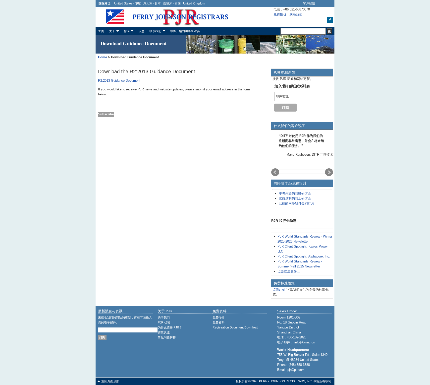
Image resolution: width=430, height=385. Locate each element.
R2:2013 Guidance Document (119, 80)
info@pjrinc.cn (304, 342)
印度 (138, 3)
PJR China (133, 17)
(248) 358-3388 (299, 365)
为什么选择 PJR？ (170, 327)
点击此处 (278, 289)
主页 (101, 31)
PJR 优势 (164, 322)
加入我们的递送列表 (292, 86)
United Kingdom (194, 3)
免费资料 (218, 322)
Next (329, 172)
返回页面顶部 (110, 381)
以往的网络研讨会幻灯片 (296, 203)
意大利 (147, 3)
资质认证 (164, 332)
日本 (158, 3)
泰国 (178, 3)
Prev (275, 172)
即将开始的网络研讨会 (185, 31)
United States (123, 3)
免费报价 (279, 14)
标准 (125, 31)
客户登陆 (309, 3)
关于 (111, 31)
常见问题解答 (167, 337)
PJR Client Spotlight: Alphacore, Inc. (303, 256)
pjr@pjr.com (296, 370)
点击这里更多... (288, 271)
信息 (141, 31)
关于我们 (164, 317)
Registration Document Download (235, 327)
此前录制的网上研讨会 (295, 198)
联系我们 (295, 14)
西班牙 (168, 3)
